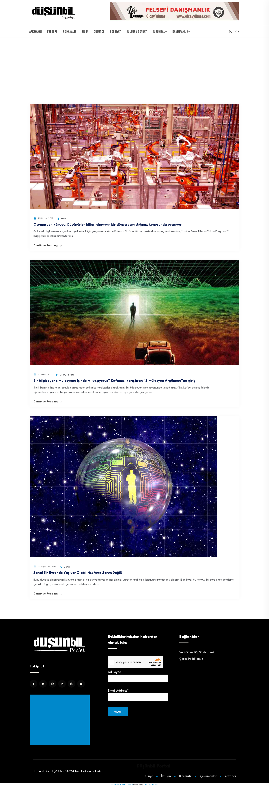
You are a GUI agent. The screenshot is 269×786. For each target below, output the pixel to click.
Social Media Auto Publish (122, 784)
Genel (66, 567)
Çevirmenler (208, 776)
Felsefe (52, 32)
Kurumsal (158, 32)
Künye (149, 776)
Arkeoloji (35, 32)
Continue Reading (45, 245)
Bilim (85, 32)
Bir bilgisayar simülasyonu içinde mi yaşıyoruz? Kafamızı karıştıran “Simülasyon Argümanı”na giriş (114, 380)
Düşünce (99, 32)
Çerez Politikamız (191, 658)
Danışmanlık (180, 32)
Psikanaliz (69, 32)
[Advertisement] (134, 65)
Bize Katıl (185, 776)
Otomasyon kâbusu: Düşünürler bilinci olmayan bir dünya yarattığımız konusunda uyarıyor (107, 224)
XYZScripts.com (151, 784)
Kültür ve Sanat (136, 32)
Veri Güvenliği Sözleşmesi (196, 652)
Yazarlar (230, 776)
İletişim (166, 776)
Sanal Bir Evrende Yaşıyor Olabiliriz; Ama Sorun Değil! (77, 573)
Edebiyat (115, 32)
